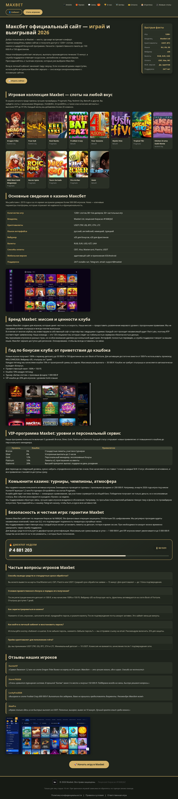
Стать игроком (33, 12)
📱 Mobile (67, 5)
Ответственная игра (117, 795)
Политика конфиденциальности (66, 795)
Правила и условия (95, 795)
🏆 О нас (108, 5)
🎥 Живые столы (163, 5)
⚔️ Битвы (120, 5)
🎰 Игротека (146, 5)
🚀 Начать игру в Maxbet (89, 764)
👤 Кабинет (14, 12)
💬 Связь (94, 5)
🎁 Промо (80, 5)
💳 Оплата (132, 5)
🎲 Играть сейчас (16, 81)
